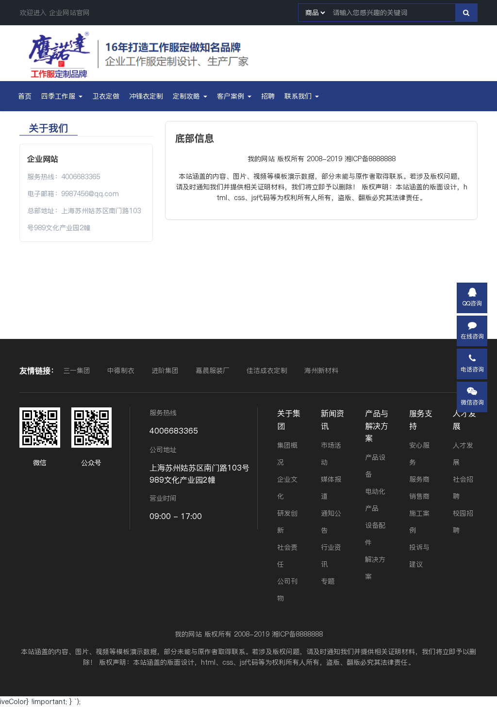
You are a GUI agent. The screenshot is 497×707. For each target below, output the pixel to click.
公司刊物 (287, 589)
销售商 (419, 496)
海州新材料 (321, 370)
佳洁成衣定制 (268, 370)
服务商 (419, 479)
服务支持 (420, 419)
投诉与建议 (419, 555)
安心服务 (419, 453)
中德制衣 (122, 370)
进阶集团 (166, 370)
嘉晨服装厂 (214, 370)
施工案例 (419, 521)
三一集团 (78, 370)
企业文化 (287, 487)
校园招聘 (463, 521)
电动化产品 (375, 500)
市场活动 (331, 453)
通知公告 (331, 521)
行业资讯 (331, 555)
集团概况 (287, 453)
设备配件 (375, 534)
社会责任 (287, 555)
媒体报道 (331, 487)
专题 (327, 581)
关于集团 (288, 419)
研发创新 (287, 521)
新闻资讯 (332, 419)
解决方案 (375, 568)
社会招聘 (463, 487)
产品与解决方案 (376, 425)
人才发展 (464, 419)
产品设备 (375, 466)
